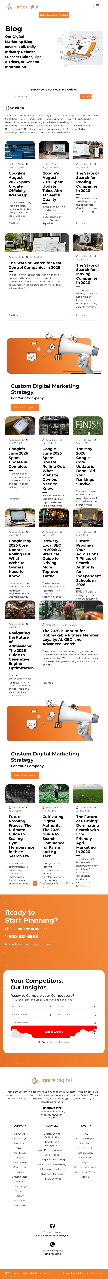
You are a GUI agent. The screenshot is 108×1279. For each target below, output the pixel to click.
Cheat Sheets (19, 1162)
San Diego (19, 1200)
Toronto (19, 1191)
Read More (14, 223)
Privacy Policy (70, 1273)
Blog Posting (52, 1155)
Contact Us (19, 1167)
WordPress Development (52, 1150)
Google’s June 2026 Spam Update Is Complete (18, 458)
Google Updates (54, 119)
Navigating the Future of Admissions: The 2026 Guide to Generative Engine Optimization (21, 650)
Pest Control (85, 1148)
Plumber (85, 1143)
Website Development (32, 132)
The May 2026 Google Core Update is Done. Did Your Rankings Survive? (85, 466)
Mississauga (19, 1186)
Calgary (19, 1196)
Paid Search (26, 125)
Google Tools (35, 119)
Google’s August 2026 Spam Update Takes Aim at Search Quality (53, 186)
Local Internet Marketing (28, 122)
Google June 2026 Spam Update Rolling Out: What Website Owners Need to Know (53, 469)
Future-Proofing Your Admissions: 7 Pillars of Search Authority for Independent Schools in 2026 (88, 563)
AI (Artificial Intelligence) (20, 115)
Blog (19, 1148)
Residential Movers (85, 1167)
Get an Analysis (19, 1138)
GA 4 (22, 119)
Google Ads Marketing (52, 1159)
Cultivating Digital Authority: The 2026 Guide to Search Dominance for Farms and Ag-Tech (53, 836)
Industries (19, 1181)
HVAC (85, 1133)
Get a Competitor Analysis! (54, 15)
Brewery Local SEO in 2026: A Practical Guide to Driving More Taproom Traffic (51, 558)
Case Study (43, 115)
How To (70, 119)
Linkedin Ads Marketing (52, 1169)
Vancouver (20, 1205)
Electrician (85, 1157)
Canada (19, 1172)
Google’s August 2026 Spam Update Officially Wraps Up (19, 184)
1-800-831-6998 (52, 1254)
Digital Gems (83, 115)
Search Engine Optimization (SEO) (48, 129)
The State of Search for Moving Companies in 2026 (87, 274)
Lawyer (85, 1162)
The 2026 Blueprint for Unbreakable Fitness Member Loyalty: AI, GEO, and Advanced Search (70, 637)
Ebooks (19, 1157)
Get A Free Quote (25, 407)
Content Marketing (63, 115)
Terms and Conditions (91, 1273)
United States (19, 1176)
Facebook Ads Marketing (52, 1164)
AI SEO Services (52, 1178)
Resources (20, 1143)
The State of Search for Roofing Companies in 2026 (87, 182)
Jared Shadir (18, 164)
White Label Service (59, 132)
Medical (85, 1176)
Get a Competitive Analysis (52, 1235)
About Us (19, 1133)
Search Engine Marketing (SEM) (53, 125)
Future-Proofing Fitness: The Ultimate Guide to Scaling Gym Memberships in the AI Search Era (22, 836)
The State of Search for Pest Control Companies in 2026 (35, 265)
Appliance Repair (84, 1138)
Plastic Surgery (84, 1153)
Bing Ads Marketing (52, 1174)
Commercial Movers (85, 1172)
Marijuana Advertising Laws (60, 122)
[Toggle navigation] (97, 5)
